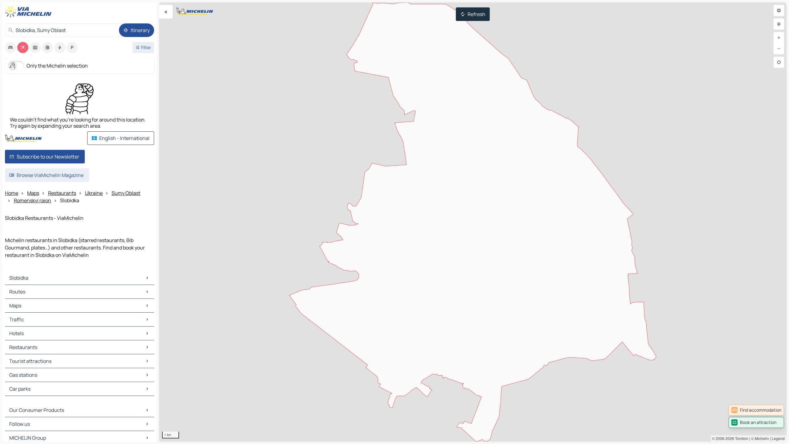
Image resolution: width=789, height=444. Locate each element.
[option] (10, 47)
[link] (756, 410)
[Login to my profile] (779, 10)
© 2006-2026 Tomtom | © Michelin (740, 438)
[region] (473, 222)
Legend (778, 438)
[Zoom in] (779, 37)
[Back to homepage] (29, 11)
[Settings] (779, 24)
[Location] (779, 62)
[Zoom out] (779, 48)
